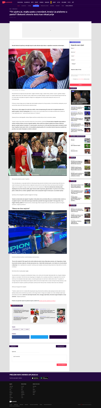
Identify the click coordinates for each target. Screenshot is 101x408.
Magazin (11, 392)
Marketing (16, 404)
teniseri (27, 329)
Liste (22, 397)
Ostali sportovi (14, 8)
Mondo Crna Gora (36, 384)
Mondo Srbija (23, 384)
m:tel (81, 404)
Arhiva (41, 404)
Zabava (22, 391)
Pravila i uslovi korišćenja (15, 406)
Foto (10, 399)
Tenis (22, 329)
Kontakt (26, 404)
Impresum (21, 404)
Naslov (73, 48)
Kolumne (11, 397)
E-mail (72, 56)
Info (10, 389)
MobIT (11, 394)
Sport (10, 8)
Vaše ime (73, 52)
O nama (11, 404)
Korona (11, 387)
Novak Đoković (16, 329)
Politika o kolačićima (34, 404)
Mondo (11, 384)
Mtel (10, 396)
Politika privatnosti (48, 404)
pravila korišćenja (81, 79)
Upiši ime (14, 351)
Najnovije (11, 386)
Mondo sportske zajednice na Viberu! (47, 300)
